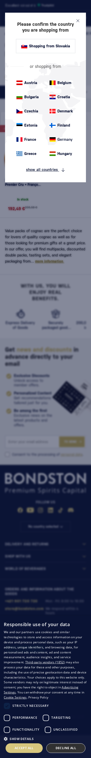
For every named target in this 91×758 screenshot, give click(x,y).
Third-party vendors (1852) (45, 662)
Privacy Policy (38, 697)
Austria (30, 83)
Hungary (64, 153)
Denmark (65, 111)
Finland (63, 125)
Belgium (64, 83)
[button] (45, 738)
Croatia (63, 97)
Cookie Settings (15, 697)
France (30, 139)
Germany (65, 139)
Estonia (30, 125)
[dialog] (45, 687)
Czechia (31, 111)
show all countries (42, 169)
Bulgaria (31, 97)
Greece (30, 153)
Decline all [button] (66, 748)
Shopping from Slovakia (49, 46)
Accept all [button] (24, 748)
